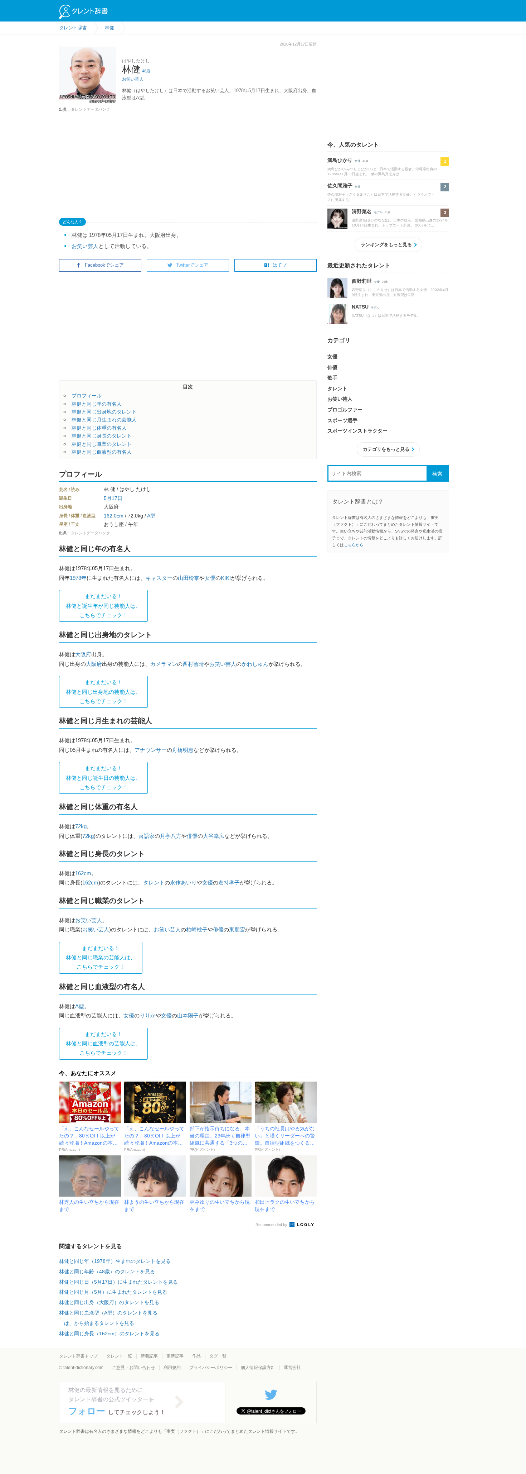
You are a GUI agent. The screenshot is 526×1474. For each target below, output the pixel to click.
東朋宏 (237, 929)
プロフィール (87, 396)
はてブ (280, 265)
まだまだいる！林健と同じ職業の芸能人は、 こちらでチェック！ (101, 957)
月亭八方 (170, 836)
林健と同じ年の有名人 (97, 404)
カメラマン (163, 664)
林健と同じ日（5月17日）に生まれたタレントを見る (118, 1282)
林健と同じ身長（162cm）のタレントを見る (109, 1333)
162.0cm (113, 516)
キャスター (159, 578)
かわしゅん (255, 664)
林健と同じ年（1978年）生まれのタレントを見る (115, 1261)
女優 (210, 578)
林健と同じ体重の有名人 (99, 428)
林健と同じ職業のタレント (102, 444)
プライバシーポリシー (210, 1367)
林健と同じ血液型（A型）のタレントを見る (108, 1313)
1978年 (78, 578)
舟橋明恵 (183, 750)
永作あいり (183, 882)
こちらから (354, 545)
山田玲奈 (188, 578)
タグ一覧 (218, 1356)
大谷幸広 (213, 836)
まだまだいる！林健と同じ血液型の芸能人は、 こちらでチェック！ (103, 1043)
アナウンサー (151, 750)
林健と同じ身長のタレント (102, 436)
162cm (83, 873)
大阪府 (83, 654)
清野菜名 (362, 211)
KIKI (226, 578)
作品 (196, 1356)
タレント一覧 (119, 1356)
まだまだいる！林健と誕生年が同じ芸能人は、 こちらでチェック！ (103, 605)
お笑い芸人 (132, 79)
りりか (148, 1015)
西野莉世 (362, 281)
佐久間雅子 (339, 186)
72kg (81, 826)
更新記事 (175, 1356)
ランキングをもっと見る (386, 244)
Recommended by (271, 1224)
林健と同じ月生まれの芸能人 (104, 420)
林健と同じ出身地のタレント (104, 412)
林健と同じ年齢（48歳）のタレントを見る (107, 1271)
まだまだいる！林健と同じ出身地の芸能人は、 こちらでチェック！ (103, 691)
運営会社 (292, 1367)
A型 (151, 516)
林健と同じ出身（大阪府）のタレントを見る (109, 1302)
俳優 (192, 836)
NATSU (360, 307)
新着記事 (149, 1356)
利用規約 (172, 1367)
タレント (154, 882)
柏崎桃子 (197, 929)
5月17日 (113, 498)
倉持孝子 (229, 882)
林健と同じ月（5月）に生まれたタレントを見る (113, 1292)
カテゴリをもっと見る (386, 449)
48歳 (146, 71)
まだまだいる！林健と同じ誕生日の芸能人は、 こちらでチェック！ (103, 777)
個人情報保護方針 (258, 1367)
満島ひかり (339, 160)
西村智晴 (193, 664)
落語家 (146, 836)
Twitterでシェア (192, 265)
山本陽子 (188, 1015)
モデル (378, 212)
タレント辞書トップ (78, 1356)
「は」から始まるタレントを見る (96, 1323)
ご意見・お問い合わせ (133, 1367)
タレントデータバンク (90, 109)
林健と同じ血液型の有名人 (102, 452)
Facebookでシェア (104, 265)
